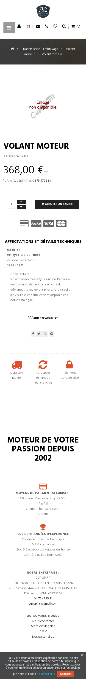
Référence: (11, 156)
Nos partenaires (43, 636)
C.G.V (43, 631)
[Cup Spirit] (43, 13)
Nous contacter (43, 621)
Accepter (65, 674)
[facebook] (33, 334)
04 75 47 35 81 (41, 180)
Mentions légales (43, 626)
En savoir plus (46, 674)
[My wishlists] (55, 26)
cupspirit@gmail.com (43, 604)
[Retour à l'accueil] (12, 49)
